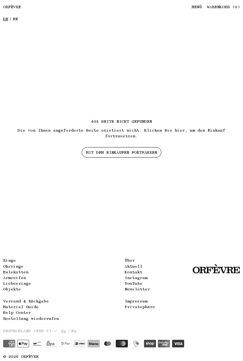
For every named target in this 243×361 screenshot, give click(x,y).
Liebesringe (17, 283)
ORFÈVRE (30, 356)
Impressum (136, 301)
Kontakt (133, 272)
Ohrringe (13, 266)
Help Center (17, 312)
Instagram (136, 277)
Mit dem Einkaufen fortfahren (121, 152)
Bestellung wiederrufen (31, 318)
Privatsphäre (140, 306)
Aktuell (133, 266)
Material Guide (21, 306)
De (5, 18)
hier (180, 130)
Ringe (9, 260)
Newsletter (137, 289)
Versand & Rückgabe (26, 301)
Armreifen (14, 277)
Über (130, 260)
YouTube (133, 283)
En (15, 18)
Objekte (12, 289)
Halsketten (15, 272)
